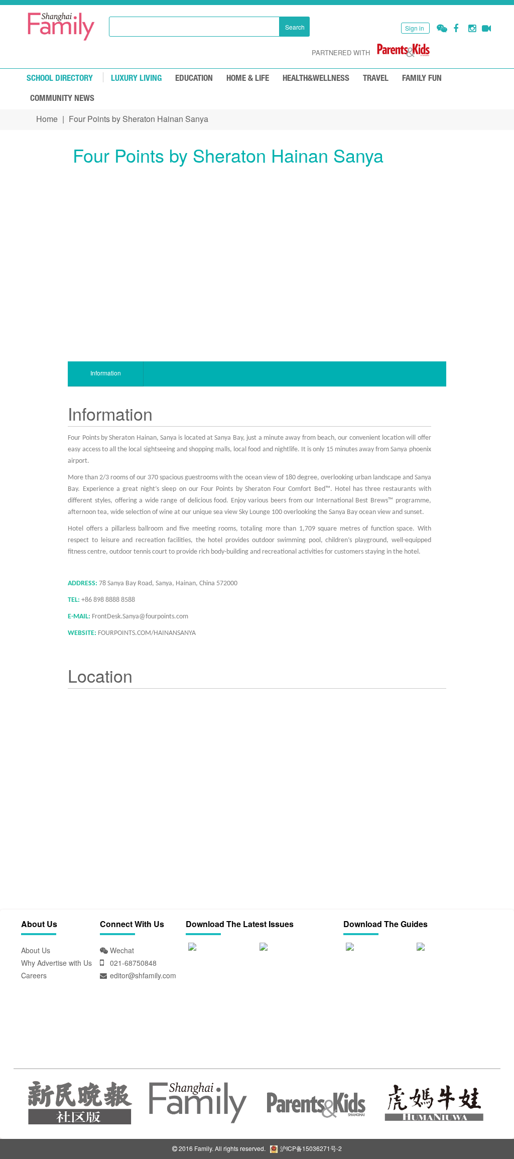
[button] (442, 28)
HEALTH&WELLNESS (316, 78)
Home (47, 118)
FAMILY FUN (422, 78)
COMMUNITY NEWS (62, 98)
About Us (35, 950)
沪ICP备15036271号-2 (310, 1148)
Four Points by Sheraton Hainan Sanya (138, 118)
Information (105, 372)
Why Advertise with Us (56, 963)
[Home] (61, 27)
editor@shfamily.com (143, 975)
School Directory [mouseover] (60, 78)
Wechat (121, 950)
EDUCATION (194, 78)
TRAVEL (376, 78)
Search (295, 27)
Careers (34, 975)
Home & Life (247, 78)
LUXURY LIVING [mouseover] (136, 78)
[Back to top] (481, 1126)
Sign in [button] (414, 28)
